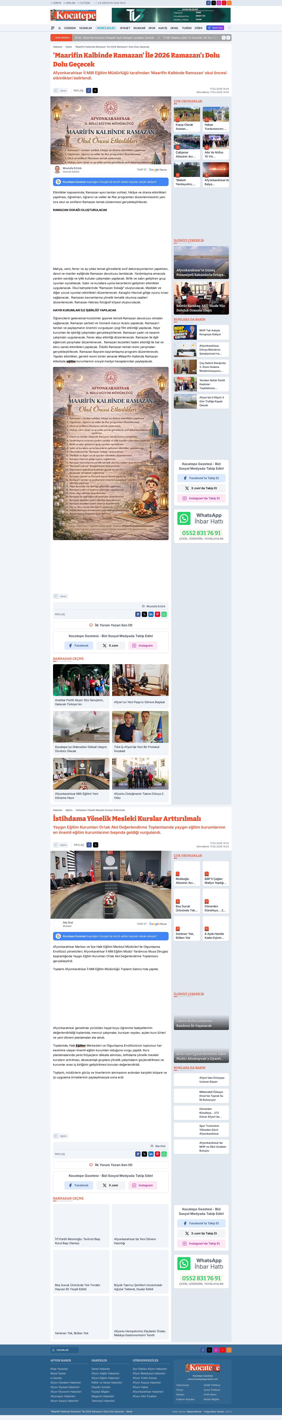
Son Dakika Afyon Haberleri (150, 1368)
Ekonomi (139, 28)
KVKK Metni (210, 1394)
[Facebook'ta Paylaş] (88, 90)
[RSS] (229, 3)
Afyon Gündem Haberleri (65, 1382)
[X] (213, 3)
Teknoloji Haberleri (103, 1400)
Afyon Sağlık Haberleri (105, 1373)
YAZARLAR (62, 1350)
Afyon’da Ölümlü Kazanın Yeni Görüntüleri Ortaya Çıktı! (194, 37)
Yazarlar (85, 28)
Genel (174, 28)
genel (63, 90)
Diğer (198, 28)
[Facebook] (208, 3)
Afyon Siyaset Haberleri (64, 1387)
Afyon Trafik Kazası (145, 1378)
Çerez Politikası (212, 1389)
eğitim (63, 845)
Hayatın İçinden (101, 1387)
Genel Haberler (101, 1368)
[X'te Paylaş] (95, 90)
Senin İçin (217, 27)
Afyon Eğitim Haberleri (105, 1378)
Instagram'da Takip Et (204, 498)
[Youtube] (224, 3)
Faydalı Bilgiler (101, 1391)
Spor (152, 28)
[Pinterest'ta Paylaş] (157, 614)
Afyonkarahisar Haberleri (148, 1391)
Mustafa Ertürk (72, 169)
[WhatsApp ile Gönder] (164, 614)
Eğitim (69, 810)
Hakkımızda (182, 1385)
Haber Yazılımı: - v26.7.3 (202, 1411)
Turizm (187, 28)
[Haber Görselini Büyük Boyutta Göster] (110, 130)
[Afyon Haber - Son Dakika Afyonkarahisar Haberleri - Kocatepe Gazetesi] (203, 1367)
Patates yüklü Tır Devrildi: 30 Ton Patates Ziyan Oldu (111, 37)
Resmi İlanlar (58, 1373)
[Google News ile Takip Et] (158, 169)
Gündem (70, 28)
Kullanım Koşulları (185, 1399)
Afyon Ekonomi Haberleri (65, 1391)
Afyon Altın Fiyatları (145, 1396)
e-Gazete (56, 1378)
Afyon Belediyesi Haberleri (149, 1373)
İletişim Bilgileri (211, 1399)
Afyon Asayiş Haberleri (64, 1400)
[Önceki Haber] (224, 38)
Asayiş (162, 28)
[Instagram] (219, 3)
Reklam (70, 2)
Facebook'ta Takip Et (204, 478)
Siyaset (125, 28)
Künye (57, 2)
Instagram (146, 645)
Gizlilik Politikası (212, 1385)
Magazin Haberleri (103, 1396)
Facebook (81, 645)
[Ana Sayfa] (59, 28)
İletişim (85, 2)
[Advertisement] (35, 80)
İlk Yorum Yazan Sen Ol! (114, 625)
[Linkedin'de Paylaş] (151, 614)
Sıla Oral (68, 924)
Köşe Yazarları (59, 1368)
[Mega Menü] (52, 28)
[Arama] (229, 28)
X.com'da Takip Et (204, 488)
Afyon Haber (140, 1387)
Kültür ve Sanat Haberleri (107, 1382)
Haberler (57, 46)
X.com (113, 645)
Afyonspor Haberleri (62, 1396)
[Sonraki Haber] (228, 38)
